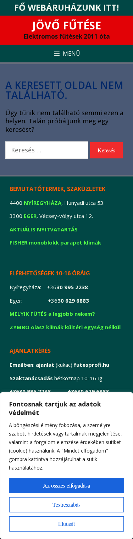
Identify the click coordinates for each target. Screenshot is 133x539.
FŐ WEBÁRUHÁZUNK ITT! (66, 7)
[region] (66, 465)
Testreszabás (66, 504)
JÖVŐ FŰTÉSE (66, 25)
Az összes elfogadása (66, 485)
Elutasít (66, 523)
